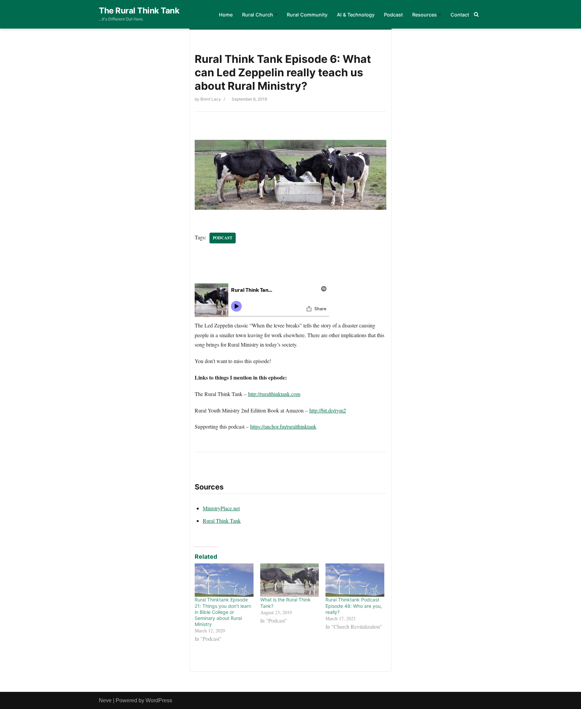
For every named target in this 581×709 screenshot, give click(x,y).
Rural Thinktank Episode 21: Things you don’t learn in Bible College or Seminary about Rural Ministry (223, 612)
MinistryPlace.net (221, 508)
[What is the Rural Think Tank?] (289, 580)
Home (226, 14)
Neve (105, 700)
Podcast (393, 14)
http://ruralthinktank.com (274, 393)
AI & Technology (356, 14)
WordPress (159, 700)
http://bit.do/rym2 (327, 410)
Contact (460, 14)
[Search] (476, 14)
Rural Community (307, 14)
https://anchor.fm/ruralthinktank (283, 426)
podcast (222, 238)
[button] (276, 14)
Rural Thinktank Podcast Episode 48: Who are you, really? (353, 606)
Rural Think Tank (222, 520)
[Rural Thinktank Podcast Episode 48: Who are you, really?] (354, 580)
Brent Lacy (210, 99)
